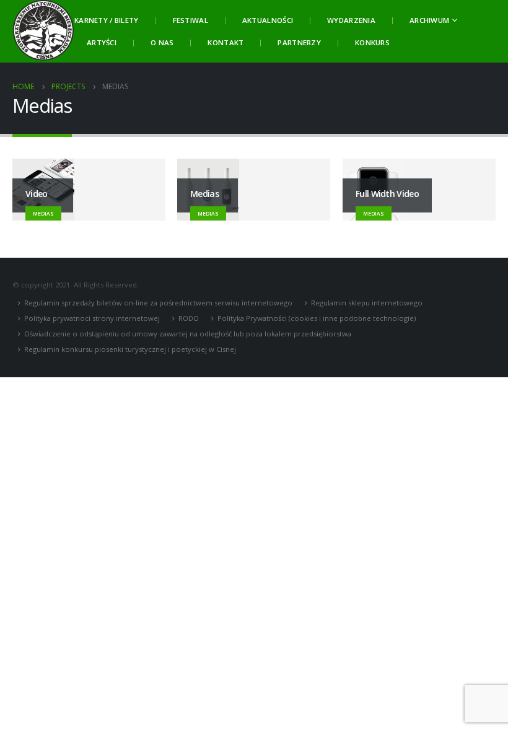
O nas (162, 42)
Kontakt (225, 42)
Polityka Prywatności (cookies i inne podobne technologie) (316, 318)
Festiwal (190, 20)
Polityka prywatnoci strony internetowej (92, 318)
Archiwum (429, 20)
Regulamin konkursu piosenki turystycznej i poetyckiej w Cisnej (130, 349)
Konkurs (372, 42)
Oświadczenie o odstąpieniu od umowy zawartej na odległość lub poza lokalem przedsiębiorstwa (187, 333)
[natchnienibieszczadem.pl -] (43, 31)
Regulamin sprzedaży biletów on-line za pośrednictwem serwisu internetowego (158, 302)
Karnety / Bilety (106, 20)
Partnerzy (299, 42)
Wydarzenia (351, 20)
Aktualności (267, 20)
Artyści (101, 42)
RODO (188, 318)
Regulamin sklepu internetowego (367, 302)
